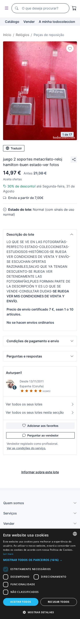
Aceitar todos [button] (20, 602)
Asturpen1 (14, 373)
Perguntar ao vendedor (42, 435)
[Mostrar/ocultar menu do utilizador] (5, 8)
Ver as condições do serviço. (26, 448)
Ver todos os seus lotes (24, 404)
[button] (40, 234)
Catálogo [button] (12, 22)
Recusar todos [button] (59, 602)
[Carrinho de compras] (74, 8)
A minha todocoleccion (57, 22)
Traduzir (16, 148)
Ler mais (8, 554)
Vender (29, 22)
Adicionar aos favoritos (42, 425)
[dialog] (40, 574)
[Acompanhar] (70, 48)
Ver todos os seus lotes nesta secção (35, 412)
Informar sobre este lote (40, 472)
